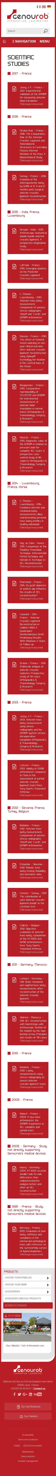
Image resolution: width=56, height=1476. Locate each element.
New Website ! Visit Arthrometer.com (25, 1345)
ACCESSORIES (12, 1291)
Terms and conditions (28, 1439)
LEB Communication (32, 1445)
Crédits (17, 1445)
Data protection (28, 1456)
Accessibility (28, 1435)
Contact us (39, 1388)
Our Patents (30, 1416)
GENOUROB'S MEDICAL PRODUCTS (23, 1298)
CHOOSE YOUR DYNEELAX (18, 1277)
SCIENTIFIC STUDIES (16, 1305)
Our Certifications (30, 1406)
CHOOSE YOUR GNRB (16, 1284)
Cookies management (28, 1461)
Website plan (28, 1452)
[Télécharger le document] (33, 95)
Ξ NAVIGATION (31, 41)
